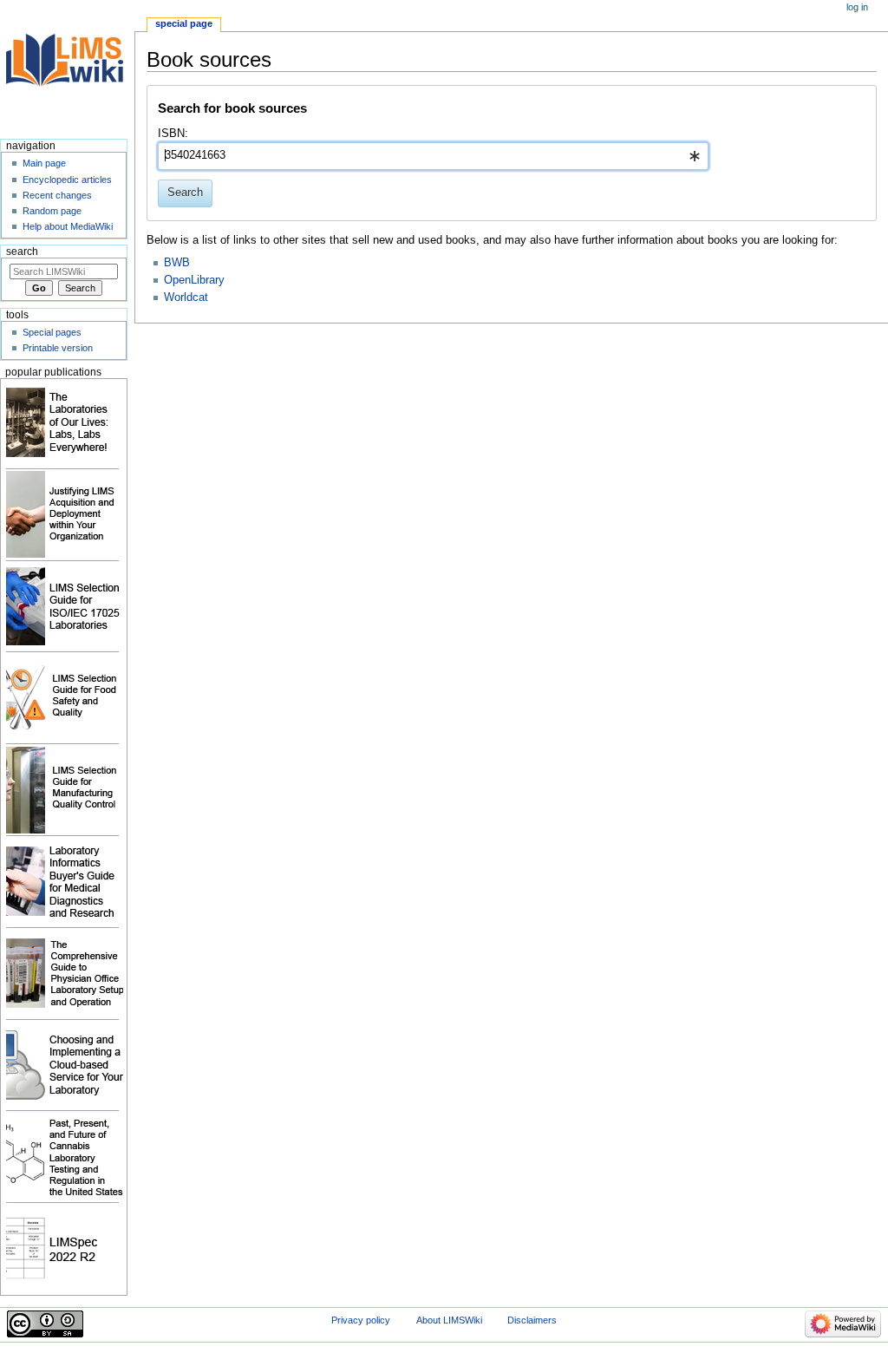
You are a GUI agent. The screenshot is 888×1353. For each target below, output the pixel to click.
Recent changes (57, 195)
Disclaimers (532, 1320)
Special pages (52, 332)
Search (22, 251)
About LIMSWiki (449, 1320)
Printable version (58, 348)
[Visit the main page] (67, 67)
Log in (857, 7)
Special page (183, 23)
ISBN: (173, 133)
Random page (52, 211)
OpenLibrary (194, 280)
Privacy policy (360, 1320)
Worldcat (186, 297)
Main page (44, 163)
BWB (177, 263)
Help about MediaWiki (68, 226)
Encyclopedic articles (67, 179)
